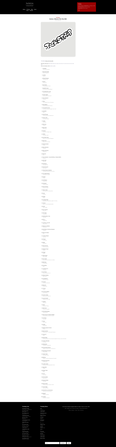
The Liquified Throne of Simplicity (48, 102)
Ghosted (44, 158)
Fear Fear (44, 217)
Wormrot (44, 153)
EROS (44, 134)
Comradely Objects (46, 118)
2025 (49, 63)
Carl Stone (45, 271)
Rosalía (44, 301)
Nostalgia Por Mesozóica (47, 345)
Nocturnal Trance (45, 279)
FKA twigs (44, 212)
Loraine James (45, 363)
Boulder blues (45, 361)
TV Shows (28, 9)
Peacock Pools (45, 312)
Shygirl (44, 252)
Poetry (27, 10)
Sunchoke (44, 374)
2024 (51, 63)
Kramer (44, 203)
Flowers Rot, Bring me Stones (47, 105)
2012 (73, 63)
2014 (69, 63)
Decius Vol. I (45, 82)
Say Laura (44, 210)
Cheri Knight (45, 386)
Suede (44, 121)
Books (35, 9)
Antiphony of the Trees (46, 299)
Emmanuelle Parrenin (47, 347)
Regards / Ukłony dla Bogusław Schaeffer (49, 358)
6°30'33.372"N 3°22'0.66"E (47, 95)
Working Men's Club (46, 216)
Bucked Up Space (46, 246)
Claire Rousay (45, 114)
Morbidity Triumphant (46, 397)
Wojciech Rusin (45, 249)
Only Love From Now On (47, 295)
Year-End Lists (29, 3)
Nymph (44, 253)
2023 (53, 63)
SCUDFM (44, 111)
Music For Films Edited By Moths (48, 204)
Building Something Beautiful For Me (49, 364)
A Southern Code (45, 135)
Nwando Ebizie (45, 380)
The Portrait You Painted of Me (48, 190)
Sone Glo (44, 236)
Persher (44, 130)
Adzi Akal (44, 161)
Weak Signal (45, 255)
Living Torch (45, 181)
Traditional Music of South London (48, 384)
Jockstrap (44, 68)
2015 (67, 63)
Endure (44, 145)
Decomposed (45, 263)
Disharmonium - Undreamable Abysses (49, 332)
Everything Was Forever (47, 85)
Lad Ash (44, 125)
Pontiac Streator (46, 235)
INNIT (44, 112)
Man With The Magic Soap (47, 131)
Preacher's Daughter (46, 309)
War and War (45, 256)
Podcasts (31, 10)
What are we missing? (75, 408)
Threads (76, 410)
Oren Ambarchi (45, 98)
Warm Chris (45, 276)
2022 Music (58, 17)
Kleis (43, 266)
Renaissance (45, 286)
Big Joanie (45, 127)
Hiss (43, 154)
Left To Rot (44, 322)
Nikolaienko (45, 344)
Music (32, 9)
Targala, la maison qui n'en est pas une (49, 348)
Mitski (44, 242)
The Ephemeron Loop (47, 91)
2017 (63, 63)
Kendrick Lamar (45, 88)
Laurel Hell (44, 243)
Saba (44, 304)
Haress (44, 176)
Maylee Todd (45, 370)
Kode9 (44, 324)
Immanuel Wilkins (46, 291)
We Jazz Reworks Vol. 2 (47, 273)
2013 (71, 63)
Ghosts (44, 177)
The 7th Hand (45, 292)
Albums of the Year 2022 (49, 60)
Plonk (44, 335)
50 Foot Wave (45, 377)
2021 (55, 63)
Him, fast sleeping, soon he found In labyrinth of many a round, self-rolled (54, 338)
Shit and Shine (45, 186)
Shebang (44, 99)
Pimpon (44, 239)
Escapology (45, 325)
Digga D (44, 393)
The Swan (44, 381)
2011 (41, 64)
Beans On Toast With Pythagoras (48, 138)
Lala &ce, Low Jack (46, 222)
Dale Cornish (45, 383)
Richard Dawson (46, 78)
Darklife (44, 328)
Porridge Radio (45, 199)
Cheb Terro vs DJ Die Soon (48, 390)
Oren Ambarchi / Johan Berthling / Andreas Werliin (52, 157)
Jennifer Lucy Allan (52, 65)
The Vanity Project (46, 355)
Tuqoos (44, 289)
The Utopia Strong (46, 173)
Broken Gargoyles (46, 72)
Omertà (44, 281)
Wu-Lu (44, 219)
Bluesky (70, 410)
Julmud (44, 288)
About (65, 408)
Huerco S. (44, 334)
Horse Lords (45, 117)
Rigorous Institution (46, 226)
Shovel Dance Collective (47, 170)
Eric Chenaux (45, 209)
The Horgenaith (45, 164)
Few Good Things (46, 305)
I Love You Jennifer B (46, 69)
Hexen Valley (45, 207)
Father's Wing (45, 351)
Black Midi (45, 367)
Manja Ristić (45, 337)
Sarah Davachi (45, 166)
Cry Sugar (44, 341)
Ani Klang (44, 317)
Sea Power (45, 84)
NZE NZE (44, 160)
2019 (59, 63)
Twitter (79, 410)
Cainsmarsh (45, 227)
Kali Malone (45, 180)
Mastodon (72, 410)
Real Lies (44, 124)
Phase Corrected (45, 187)
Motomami (44, 302)
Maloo (44, 371)
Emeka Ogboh (45, 94)
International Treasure (46, 174)
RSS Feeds (82, 410)
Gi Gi (44, 373)
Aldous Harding (45, 275)
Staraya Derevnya (46, 360)
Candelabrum (45, 278)
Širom (44, 101)
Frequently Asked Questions (83, 408)
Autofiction (44, 122)
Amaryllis (44, 148)
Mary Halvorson (46, 147)
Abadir (44, 196)
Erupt (44, 321)
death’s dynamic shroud (47, 327)
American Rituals (45, 387)
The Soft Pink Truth (46, 107)
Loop (44, 193)
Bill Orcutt (44, 140)
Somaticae (45, 265)
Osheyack (44, 183)
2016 (65, 63)
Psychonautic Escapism (47, 92)
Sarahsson (45, 163)
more (79, 10)
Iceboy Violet (45, 354)
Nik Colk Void (45, 245)
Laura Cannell (45, 298)
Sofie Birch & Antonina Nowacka (49, 229)
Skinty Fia (44, 269)
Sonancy (44, 194)
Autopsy (44, 396)
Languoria (44, 230)
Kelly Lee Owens (46, 232)
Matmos (44, 357)
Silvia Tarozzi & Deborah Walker (48, 314)
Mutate (44, 197)
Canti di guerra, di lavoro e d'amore (48, 315)
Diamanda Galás (46, 71)
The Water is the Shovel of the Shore (49, 171)
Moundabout (45, 104)
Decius (44, 81)
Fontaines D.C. (45, 268)
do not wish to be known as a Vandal (49, 259)
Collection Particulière (46, 282)
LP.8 (43, 233)
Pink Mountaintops (46, 311)
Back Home (45, 128)
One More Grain (46, 137)
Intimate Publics (45, 184)
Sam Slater (45, 258)
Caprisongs (45, 213)
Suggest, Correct (69, 408)
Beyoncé (44, 285)
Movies (24, 9)
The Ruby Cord (45, 79)
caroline (44, 75)
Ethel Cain (45, 308)
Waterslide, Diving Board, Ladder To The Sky (50, 200)
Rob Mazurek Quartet (47, 350)
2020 (57, 63)
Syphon (44, 250)
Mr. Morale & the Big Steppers (47, 89)
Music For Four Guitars (46, 141)
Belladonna (45, 151)
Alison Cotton (45, 189)
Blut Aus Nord (45, 331)
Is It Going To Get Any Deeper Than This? (49, 108)
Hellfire (44, 368)
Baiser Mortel (45, 223)
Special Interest (45, 143)
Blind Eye (44, 262)
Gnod (44, 206)
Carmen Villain (45, 294)
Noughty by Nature (46, 394)
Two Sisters (45, 168)
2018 (61, 63)
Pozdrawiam (45, 240)
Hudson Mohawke (46, 340)
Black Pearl (45, 378)
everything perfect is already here (48, 115)
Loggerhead (45, 220)
